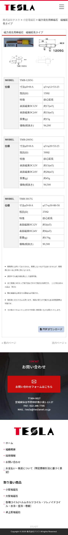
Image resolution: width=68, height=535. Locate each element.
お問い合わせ (13, 462)
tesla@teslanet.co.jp (37, 409)
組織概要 (10, 449)
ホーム (9, 443)
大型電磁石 (12, 496)
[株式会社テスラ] (17, 9)
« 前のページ (9, 342)
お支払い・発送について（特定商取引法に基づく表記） (34, 470)
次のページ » (59, 342)
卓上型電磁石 (13, 512)
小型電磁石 (12, 489)
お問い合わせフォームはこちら (34, 387)
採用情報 (10, 455)
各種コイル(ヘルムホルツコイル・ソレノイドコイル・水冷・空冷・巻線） (33, 504)
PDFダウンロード (52, 329)
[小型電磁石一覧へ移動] (35, 19)
